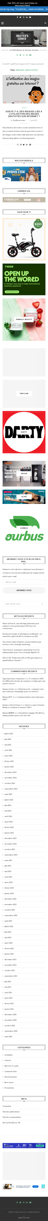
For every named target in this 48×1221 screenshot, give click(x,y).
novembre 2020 (10, 1020)
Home (5, 64)
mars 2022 (8, 943)
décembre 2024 (10, 772)
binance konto (8, 689)
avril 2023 (8, 877)
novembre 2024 (10, 777)
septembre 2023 (10, 855)
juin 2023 (7, 866)
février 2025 (9, 761)
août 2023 (8, 860)
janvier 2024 (9, 833)
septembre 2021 (10, 976)
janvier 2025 (9, 766)
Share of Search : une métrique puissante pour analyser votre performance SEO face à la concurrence (21, 625)
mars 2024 (8, 821)
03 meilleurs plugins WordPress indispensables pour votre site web (23, 714)
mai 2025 (7, 744)
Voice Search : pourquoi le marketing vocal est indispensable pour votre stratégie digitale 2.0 (21, 651)
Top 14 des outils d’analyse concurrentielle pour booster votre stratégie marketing (22, 643)
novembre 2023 (10, 844)
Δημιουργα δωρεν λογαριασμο (13, 678)
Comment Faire (10, 1071)
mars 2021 (8, 998)
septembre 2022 (10, 915)
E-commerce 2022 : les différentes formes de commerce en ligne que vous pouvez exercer (24, 681)
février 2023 (9, 888)
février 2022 (9, 948)
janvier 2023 (9, 893)
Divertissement (10, 1077)
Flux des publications (11, 1111)
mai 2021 (7, 987)
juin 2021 (7, 981)
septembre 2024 (10, 789)
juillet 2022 (8, 926)
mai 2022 (7, 937)
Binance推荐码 (8, 713)
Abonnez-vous (24, 590)
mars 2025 (8, 755)
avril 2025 (8, 750)
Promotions (9, 1088)
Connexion (7, 1106)
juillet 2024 (8, 800)
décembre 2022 (10, 899)
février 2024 (9, 827)
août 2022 (8, 921)
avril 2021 (8, 992)
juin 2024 (7, 805)
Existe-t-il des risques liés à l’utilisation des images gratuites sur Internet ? (24, 114)
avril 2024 (8, 816)
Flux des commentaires (12, 1117)
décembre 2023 (10, 838)
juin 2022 (7, 932)
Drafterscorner (19, 120)
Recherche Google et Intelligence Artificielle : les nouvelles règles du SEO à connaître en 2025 (22, 635)
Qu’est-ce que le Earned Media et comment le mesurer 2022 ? (23, 706)
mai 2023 (7, 871)
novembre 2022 (10, 904)
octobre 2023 (9, 849)
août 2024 (8, 794)
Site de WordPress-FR (11, 1122)
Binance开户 (7, 697)
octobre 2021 (9, 970)
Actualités (8, 1055)
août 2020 (8, 1036)
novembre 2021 (10, 965)
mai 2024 (7, 810)
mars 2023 (8, 882)
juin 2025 (7, 739)
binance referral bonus (12, 705)
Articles (24, 108)
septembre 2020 (10, 1031)
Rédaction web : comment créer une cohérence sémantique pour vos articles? (23, 690)
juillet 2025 (8, 733)
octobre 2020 (9, 1025)
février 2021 (9, 1003)
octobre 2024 (9, 783)
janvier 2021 (9, 1009)
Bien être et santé (11, 1066)
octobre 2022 (9, 910)
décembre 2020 (10, 1014)
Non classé (8, 1082)
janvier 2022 (9, 954)
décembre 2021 (10, 959)
